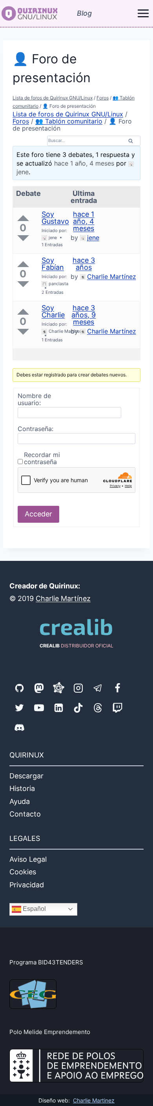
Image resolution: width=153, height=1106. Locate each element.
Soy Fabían (53, 263)
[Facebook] (117, 688)
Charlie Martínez (63, 598)
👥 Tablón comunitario (68, 121)
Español (33, 908)
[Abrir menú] (143, 13)
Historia (22, 788)
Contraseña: (35, 428)
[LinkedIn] (58, 707)
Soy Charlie (53, 311)
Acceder (38, 514)
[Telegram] (97, 688)
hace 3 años (84, 263)
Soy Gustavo (55, 217)
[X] (19, 707)
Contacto (25, 814)
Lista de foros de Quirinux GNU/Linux (53, 98)
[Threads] (97, 707)
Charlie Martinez (94, 1100)
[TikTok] (78, 707)
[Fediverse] (58, 688)
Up (23, 218)
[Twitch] (117, 707)
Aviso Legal (28, 859)
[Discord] (19, 727)
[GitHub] (19, 688)
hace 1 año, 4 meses (84, 163)
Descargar (26, 776)
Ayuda (19, 801)
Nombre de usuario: (34, 399)
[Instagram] (78, 688)
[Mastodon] (39, 688)
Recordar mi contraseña (42, 458)
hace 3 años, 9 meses (83, 315)
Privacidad (26, 885)
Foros (103, 98)
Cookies (22, 872)
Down (23, 238)
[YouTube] (39, 707)
